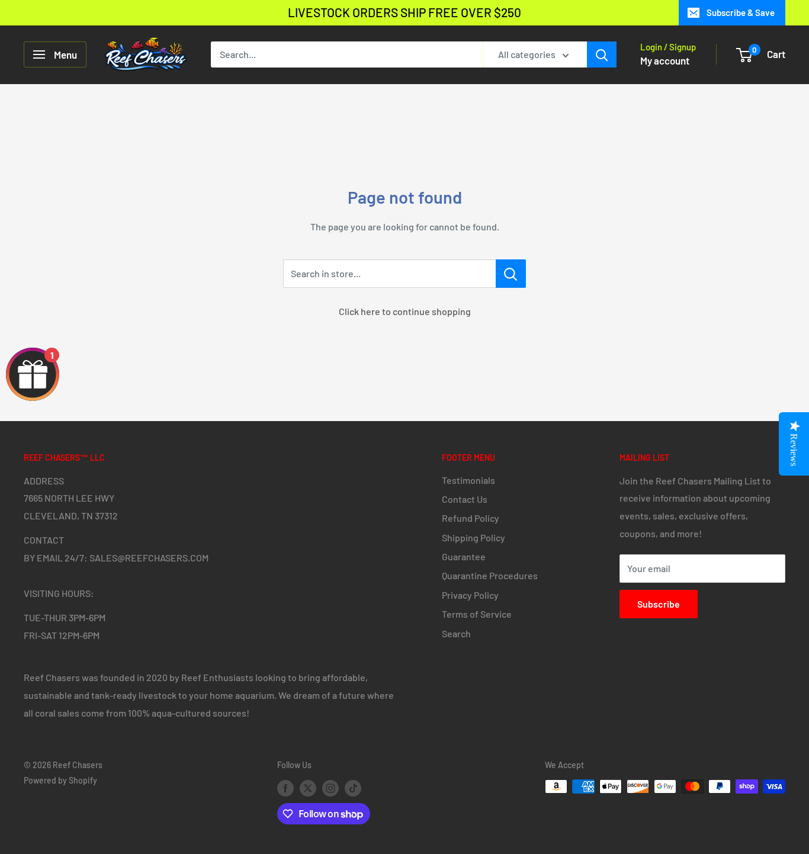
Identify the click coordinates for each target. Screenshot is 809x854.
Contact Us (464, 499)
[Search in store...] (511, 273)
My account (664, 60)
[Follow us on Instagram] (330, 787)
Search (456, 633)
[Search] (602, 54)
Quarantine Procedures (490, 575)
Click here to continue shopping (405, 311)
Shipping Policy (473, 537)
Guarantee (464, 556)
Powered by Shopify (60, 780)
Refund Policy (470, 518)
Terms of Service (477, 613)
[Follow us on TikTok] (353, 787)
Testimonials (468, 480)
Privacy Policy (470, 595)
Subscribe (658, 603)
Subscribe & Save (741, 12)
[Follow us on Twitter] (308, 787)
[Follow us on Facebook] (285, 787)
